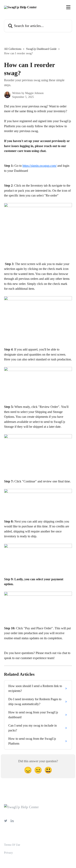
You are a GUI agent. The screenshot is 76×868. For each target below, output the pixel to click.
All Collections (12, 48)
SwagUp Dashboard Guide (41, 48)
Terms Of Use (12, 844)
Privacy (8, 852)
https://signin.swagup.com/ (39, 165)
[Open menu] (68, 7)
